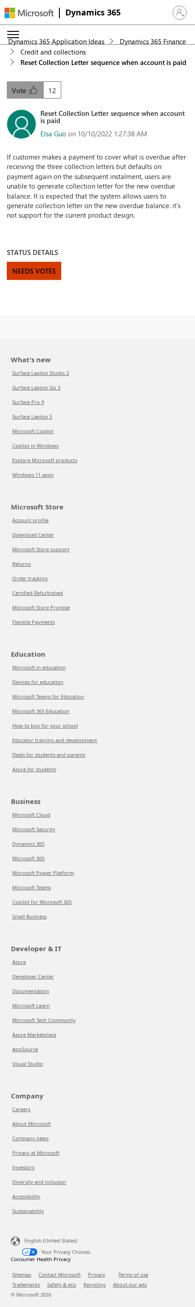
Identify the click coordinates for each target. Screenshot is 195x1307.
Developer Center (33, 976)
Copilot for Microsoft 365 (42, 901)
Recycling (94, 1284)
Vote (20, 90)
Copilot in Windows (35, 445)
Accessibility (26, 1196)
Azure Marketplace (34, 1034)
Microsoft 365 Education (40, 711)
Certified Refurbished (37, 592)
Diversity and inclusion (39, 1181)
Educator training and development (54, 740)
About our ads (130, 1284)
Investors (23, 1167)
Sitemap (21, 1274)
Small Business (29, 916)
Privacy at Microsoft (35, 1152)
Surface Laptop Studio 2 (40, 372)
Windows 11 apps (33, 474)
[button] (179, 13)
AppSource (25, 1049)
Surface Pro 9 (28, 402)
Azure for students (34, 769)
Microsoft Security (33, 829)
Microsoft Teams (31, 887)
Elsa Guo (53, 133)
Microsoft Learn (31, 1005)
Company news (30, 1138)
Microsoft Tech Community (44, 1020)
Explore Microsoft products (44, 460)
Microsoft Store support (40, 549)
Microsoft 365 (28, 858)
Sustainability (28, 1210)
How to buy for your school (45, 725)
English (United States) (50, 1240)
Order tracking (30, 578)
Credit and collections (53, 51)
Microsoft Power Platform (43, 872)
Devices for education (37, 681)
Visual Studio (27, 1063)
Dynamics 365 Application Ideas (56, 41)
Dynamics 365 (93, 12)
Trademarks (26, 1284)
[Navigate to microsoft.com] (29, 13)
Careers (21, 1109)
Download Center (33, 534)
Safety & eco (61, 1284)
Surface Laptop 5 (32, 416)
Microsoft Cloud (31, 814)
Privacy (96, 1274)
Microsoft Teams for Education (48, 696)
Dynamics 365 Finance (153, 41)
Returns (21, 563)
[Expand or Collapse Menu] (13, 34)
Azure (19, 961)
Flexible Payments (33, 622)
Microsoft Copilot (33, 431)
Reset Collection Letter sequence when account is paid (103, 62)
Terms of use (133, 1274)
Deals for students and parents (48, 754)
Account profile (30, 520)
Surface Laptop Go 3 (36, 387)
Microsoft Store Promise (41, 607)
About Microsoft (31, 1123)
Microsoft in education (39, 667)
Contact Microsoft (60, 1274)
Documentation (30, 991)
